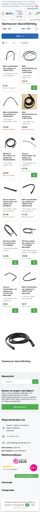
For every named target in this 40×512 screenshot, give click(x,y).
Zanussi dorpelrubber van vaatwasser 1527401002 (29, 157)
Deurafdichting (35, 20)
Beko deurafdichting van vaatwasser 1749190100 (29, 115)
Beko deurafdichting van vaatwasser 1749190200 (29, 69)
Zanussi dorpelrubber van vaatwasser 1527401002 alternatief (10, 291)
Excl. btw (19, 17)
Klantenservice (20, 407)
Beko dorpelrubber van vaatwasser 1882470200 (10, 68)
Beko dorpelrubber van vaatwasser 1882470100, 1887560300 (29, 203)
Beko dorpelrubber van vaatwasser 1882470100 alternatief (29, 290)
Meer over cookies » (20, 508)
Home (4, 20)
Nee (32, 505)
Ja (27, 505)
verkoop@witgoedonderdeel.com (18, 443)
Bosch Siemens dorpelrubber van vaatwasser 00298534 (10, 203)
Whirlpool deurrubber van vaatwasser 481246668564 (9, 157)
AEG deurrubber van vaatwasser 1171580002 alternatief (28, 244)
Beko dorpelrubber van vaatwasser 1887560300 (10, 114)
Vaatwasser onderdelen (17, 20)
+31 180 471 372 (12, 436)
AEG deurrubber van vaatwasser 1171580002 (9, 243)
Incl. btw (18, 11)
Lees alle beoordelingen (24, 476)
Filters (18, 36)
